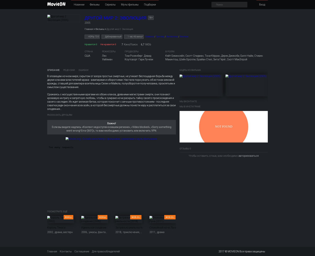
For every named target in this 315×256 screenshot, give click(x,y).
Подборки (150, 4)
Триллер (160, 36)
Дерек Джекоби (230, 55)
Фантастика (172, 36)
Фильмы (95, 4)
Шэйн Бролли (187, 59)
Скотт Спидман (194, 55)
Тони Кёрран (212, 55)
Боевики (149, 36)
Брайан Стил (204, 59)
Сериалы (110, 4)
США (87, 55)
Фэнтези (184, 36)
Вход (262, 4)
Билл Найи (246, 55)
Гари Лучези (146, 59)
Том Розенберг (134, 55)
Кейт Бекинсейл (174, 55)
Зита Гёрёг (219, 59)
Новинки (79, 4)
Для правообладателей (106, 251)
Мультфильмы (130, 4)
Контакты (66, 251)
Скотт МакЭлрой (237, 59)
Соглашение (81, 251)
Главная (52, 251)
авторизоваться (248, 155)
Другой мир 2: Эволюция (115, 17)
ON (56, 4)
